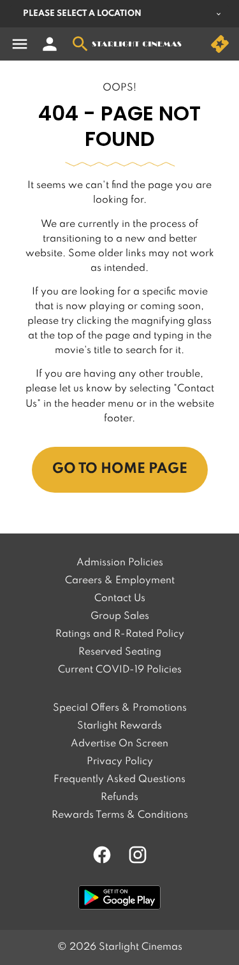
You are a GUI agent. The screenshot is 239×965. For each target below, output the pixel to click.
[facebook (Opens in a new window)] (102, 855)
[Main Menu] (19, 44)
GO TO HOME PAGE (119, 469)
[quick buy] (220, 44)
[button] (120, 165)
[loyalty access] (50, 44)
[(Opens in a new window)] (119, 897)
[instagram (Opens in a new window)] (137, 855)
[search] (80, 44)
